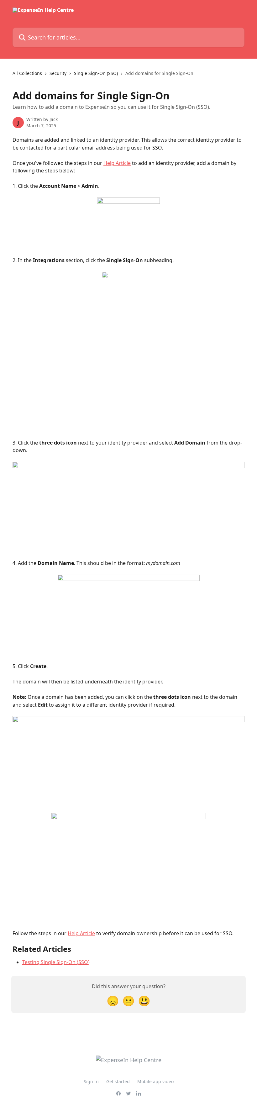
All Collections (27, 73)
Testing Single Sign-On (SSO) (56, 962)
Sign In (91, 1081)
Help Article (117, 163)
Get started (118, 1081)
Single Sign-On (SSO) (96, 73)
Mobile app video (155, 1081)
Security (58, 73)
